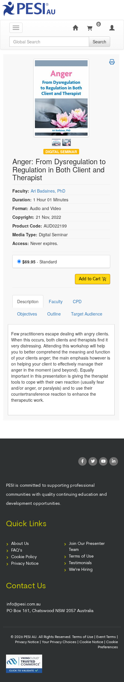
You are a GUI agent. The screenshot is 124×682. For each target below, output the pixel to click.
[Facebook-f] (82, 461)
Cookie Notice (91, 642)
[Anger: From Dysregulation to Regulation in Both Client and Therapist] (57, 141)
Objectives (27, 314)
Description (28, 301)
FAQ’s (16, 550)
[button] (112, 62)
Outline (54, 314)
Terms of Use (81, 556)
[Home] (75, 27)
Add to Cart (90, 279)
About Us (20, 544)
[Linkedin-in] (113, 461)
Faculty (56, 301)
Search (99, 42)
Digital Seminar (61, 151)
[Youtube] (103, 461)
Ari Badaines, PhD (48, 191)
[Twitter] (92, 461)
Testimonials (80, 563)
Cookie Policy (24, 557)
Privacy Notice (25, 563)
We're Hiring (80, 569)
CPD (77, 301)
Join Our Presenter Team (87, 547)
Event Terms (106, 637)
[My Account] (112, 27)
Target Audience (86, 314)
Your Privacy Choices (59, 642)
